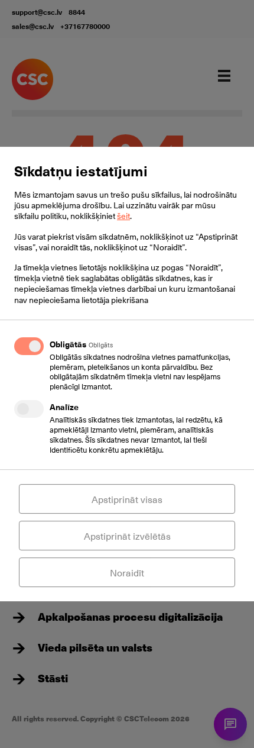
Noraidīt (127, 572)
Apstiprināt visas (127, 499)
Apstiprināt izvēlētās (127, 535)
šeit (123, 215)
